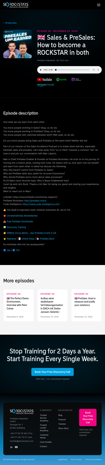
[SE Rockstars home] (15, 5)
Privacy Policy (76, 459)
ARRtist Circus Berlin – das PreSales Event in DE (31, 232)
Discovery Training (16, 227)
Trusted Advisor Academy (44, 418)
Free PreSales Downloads (20, 221)
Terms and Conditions (93, 459)
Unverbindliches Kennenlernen (22, 215)
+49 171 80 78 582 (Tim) (21, 433)
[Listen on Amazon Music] (45, 85)
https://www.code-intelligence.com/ (41, 204)
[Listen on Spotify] (61, 79)
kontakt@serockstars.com (21, 441)
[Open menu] (99, 5)
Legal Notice (63, 459)
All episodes (10, 23)
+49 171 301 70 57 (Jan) (21, 437)
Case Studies (46, 442)
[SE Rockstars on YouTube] (16, 447)
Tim (18, 250)
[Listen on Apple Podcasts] (76, 79)
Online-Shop (28, 238)
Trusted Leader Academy (44, 428)
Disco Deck (63, 428)
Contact (43, 446)
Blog (60, 415)
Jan (8, 250)
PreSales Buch (47, 238)
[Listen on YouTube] (44, 79)
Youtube (62, 424)
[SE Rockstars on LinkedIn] (11, 447)
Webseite (11, 238)
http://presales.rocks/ (35, 200)
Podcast (62, 419)
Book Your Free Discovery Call (52, 371)
